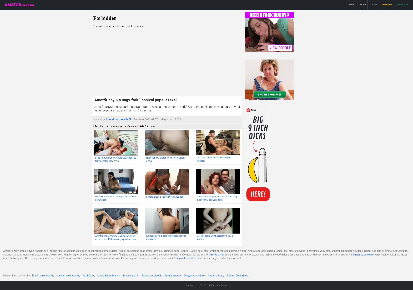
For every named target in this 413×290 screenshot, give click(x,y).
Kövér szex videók (42, 275)
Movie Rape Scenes (108, 275)
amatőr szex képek (363, 254)
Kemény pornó (173, 275)
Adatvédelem (222, 285)
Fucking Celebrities (237, 275)
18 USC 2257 (201, 285)
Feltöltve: (139, 119)
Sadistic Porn (215, 275)
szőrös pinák (216, 254)
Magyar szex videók (67, 275)
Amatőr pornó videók (119, 119)
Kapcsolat (190, 285)
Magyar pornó (131, 275)
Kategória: (99, 119)
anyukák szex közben (188, 258)
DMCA (211, 285)
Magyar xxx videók (194, 275)
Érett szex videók (151, 275)
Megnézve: (167, 119)
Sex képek (88, 275)
